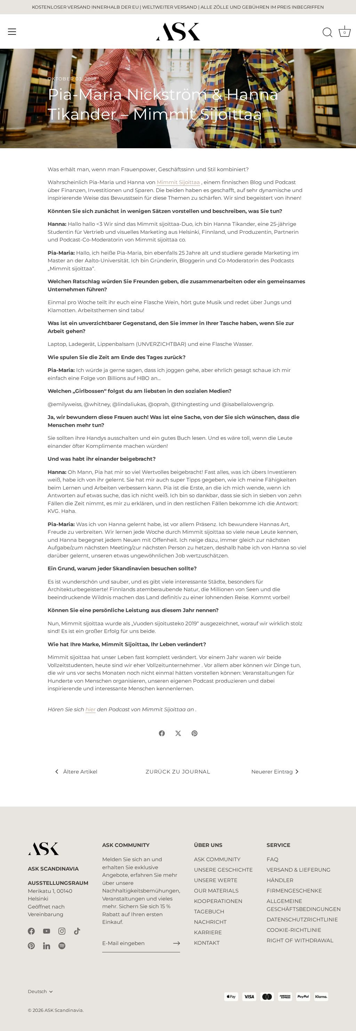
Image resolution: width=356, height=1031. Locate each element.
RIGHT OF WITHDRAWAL (300, 940)
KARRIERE (208, 932)
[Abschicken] (176, 943)
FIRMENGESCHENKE (294, 890)
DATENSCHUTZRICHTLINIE (302, 919)
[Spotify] (61, 945)
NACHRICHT (210, 922)
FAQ (272, 859)
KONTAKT (207, 942)
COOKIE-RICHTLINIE (294, 930)
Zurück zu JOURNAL (178, 771)
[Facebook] (31, 930)
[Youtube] (46, 930)
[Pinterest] (31, 945)
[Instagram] (61, 930)
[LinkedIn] (46, 945)
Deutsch (37, 991)
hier (91, 709)
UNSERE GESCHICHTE (223, 869)
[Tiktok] (77, 930)
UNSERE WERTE (215, 880)
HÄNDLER (280, 880)
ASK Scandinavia (63, 1010)
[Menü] (12, 31)
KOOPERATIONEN (218, 901)
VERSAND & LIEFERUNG (299, 869)
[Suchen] (327, 32)
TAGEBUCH (209, 911)
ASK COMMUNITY (217, 859)
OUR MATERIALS (216, 890)
